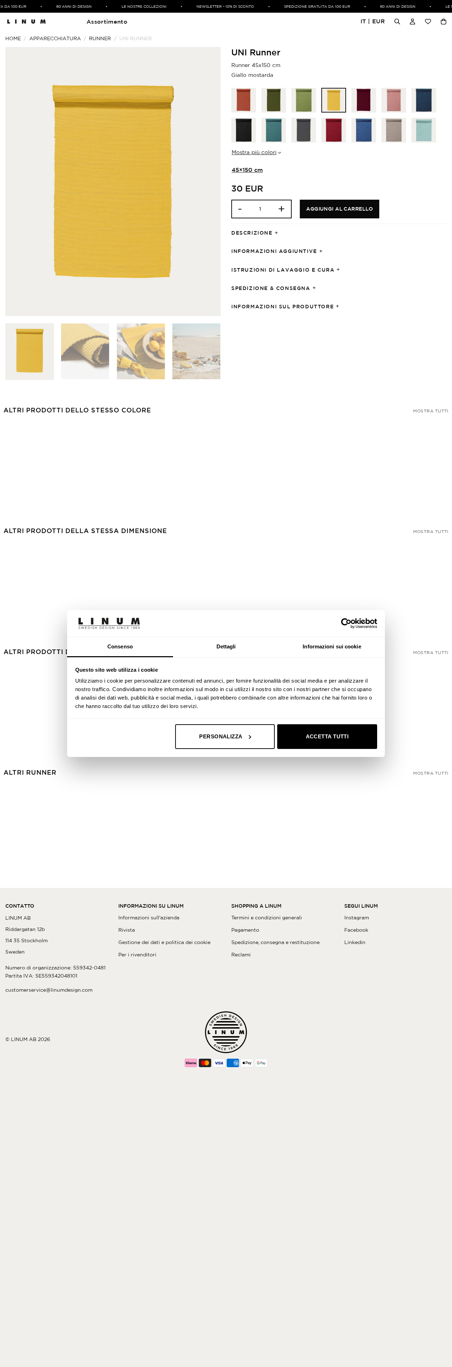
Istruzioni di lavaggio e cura (282, 270)
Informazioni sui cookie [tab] (332, 646)
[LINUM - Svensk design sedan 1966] (26, 21)
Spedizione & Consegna (270, 288)
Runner (100, 38)
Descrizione (252, 233)
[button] (373, 21)
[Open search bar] (397, 21)
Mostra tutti (430, 411)
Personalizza (220, 736)
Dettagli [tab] (226, 646)
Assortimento (107, 21)
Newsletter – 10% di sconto (218, 6)
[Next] (207, 181)
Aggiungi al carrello (339, 209)
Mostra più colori (254, 152)
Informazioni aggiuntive (274, 251)
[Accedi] (412, 21)
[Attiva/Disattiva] (278, 233)
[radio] (243, 100)
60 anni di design (66, 6)
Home (13, 38)
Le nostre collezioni (136, 6)
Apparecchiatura (55, 38)
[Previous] (18, 181)
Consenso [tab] (120, 646)
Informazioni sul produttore (282, 306)
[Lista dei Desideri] (428, 21)
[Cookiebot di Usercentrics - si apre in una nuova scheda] (346, 623)
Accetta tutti (327, 736)
